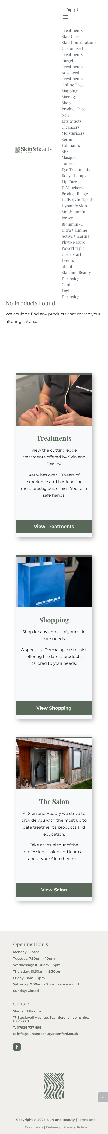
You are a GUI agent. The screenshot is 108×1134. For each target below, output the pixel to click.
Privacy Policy (75, 1127)
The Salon (54, 801)
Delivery (53, 1127)
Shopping (54, 619)
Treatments (54, 438)
